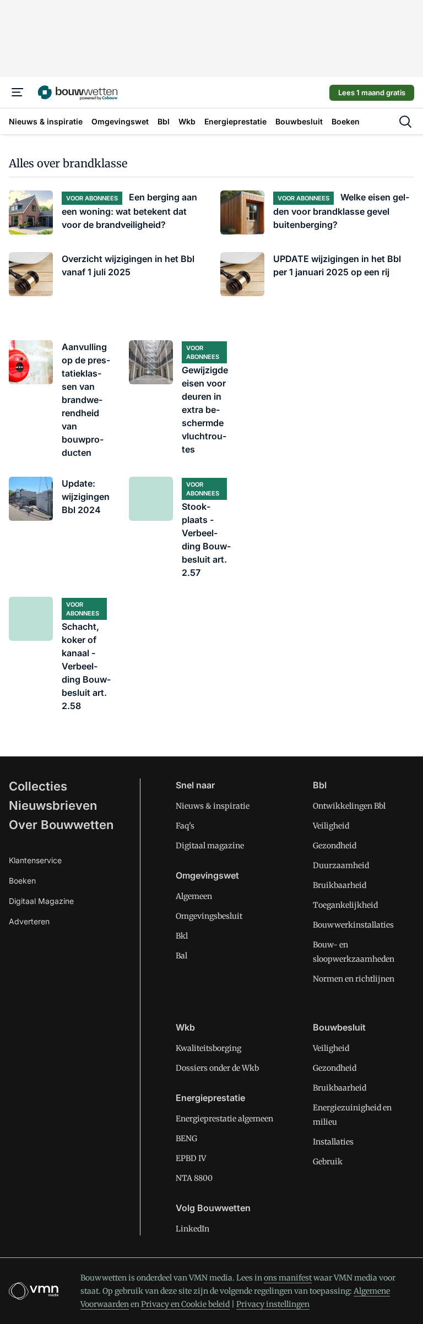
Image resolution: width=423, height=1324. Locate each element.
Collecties (38, 786)
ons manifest (288, 1278)
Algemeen (194, 896)
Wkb (185, 1027)
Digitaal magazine (210, 846)
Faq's (185, 826)
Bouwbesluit (339, 1027)
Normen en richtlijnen (353, 979)
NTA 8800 (194, 1178)
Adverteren (29, 921)
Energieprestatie (210, 1097)
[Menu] (17, 92)
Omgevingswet (207, 875)
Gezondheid (334, 846)
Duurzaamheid (341, 865)
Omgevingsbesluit (209, 916)
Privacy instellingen (273, 1304)
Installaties (333, 1142)
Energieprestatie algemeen (224, 1119)
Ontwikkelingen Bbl (349, 806)
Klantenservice (35, 860)
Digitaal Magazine (41, 901)
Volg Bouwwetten (213, 1207)
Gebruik (328, 1162)
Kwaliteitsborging (208, 1048)
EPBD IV (191, 1158)
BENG (186, 1138)
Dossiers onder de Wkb (217, 1068)
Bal (181, 956)
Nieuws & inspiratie (213, 806)
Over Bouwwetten (61, 825)
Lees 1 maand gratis (371, 92)
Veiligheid (331, 826)
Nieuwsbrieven (53, 805)
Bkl (182, 936)
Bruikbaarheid (339, 885)
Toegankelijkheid (345, 905)
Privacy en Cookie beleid (185, 1304)
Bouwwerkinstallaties (353, 925)
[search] (405, 121)
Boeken (22, 880)
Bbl (320, 785)
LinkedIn (192, 1229)
